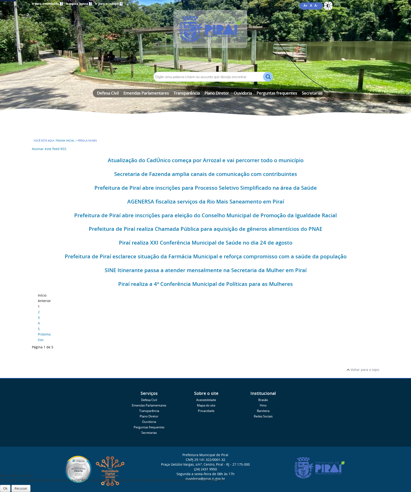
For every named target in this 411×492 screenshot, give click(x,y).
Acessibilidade (206, 400)
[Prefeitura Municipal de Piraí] (205, 36)
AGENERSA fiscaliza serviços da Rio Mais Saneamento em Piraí (205, 201)
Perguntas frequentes (277, 93)
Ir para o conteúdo (47, 3)
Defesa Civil (108, 93)
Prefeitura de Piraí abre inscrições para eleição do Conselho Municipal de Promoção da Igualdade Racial (205, 215)
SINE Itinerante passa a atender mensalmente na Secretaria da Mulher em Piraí (206, 270)
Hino (263, 405)
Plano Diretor (217, 93)
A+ (305, 5)
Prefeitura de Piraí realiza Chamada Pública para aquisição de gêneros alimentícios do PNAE (205, 228)
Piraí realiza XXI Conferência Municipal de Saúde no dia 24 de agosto (205, 242)
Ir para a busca (78, 3)
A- (316, 5)
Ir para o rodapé (108, 3)
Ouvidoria (243, 93)
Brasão (263, 400)
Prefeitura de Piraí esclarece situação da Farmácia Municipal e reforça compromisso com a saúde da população (206, 256)
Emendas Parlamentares (146, 93)
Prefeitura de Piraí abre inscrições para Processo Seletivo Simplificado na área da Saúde (205, 187)
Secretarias (312, 93)
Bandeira (263, 411)
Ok (5, 488)
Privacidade (206, 411)
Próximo (44, 334)
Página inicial (65, 140)
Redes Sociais (263, 416)
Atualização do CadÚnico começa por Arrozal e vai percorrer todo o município (205, 160)
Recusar (21, 488)
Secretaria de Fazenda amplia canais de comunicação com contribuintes (205, 174)
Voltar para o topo (364, 369)
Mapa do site (206, 405)
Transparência (187, 93)
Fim (41, 340)
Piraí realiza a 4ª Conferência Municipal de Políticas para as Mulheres (205, 284)
